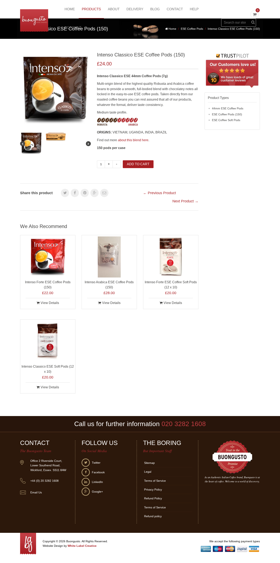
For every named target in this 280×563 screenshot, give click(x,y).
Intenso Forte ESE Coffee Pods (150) (48, 284)
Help (194, 9)
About (114, 9)
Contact (175, 9)
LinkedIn (97, 482)
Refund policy (153, 516)
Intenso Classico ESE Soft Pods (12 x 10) (48, 369)
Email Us (36, 492)
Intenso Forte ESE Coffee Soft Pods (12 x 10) (171, 284)
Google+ (97, 491)
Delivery (134, 9)
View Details (50, 303)
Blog (155, 9)
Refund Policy (153, 498)
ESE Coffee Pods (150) (227, 114)
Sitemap (149, 462)
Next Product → (185, 201)
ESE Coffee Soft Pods (226, 120)
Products (91, 9)
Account (73, 28)
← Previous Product (159, 193)
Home (70, 9)
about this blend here (133, 140)
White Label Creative (82, 545)
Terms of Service (155, 480)
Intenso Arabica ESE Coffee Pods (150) (109, 284)
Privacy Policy (153, 489)
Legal (147, 471)
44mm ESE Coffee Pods (227, 108)
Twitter (96, 462)
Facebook (98, 472)
